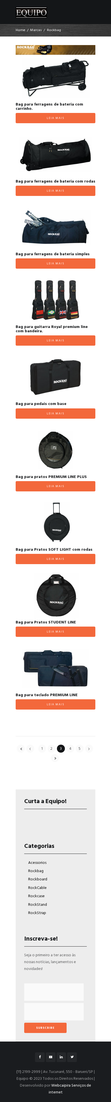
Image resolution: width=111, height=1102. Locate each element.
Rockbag (36, 871)
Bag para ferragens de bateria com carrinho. (49, 106)
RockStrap (37, 913)
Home (20, 30)
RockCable (37, 888)
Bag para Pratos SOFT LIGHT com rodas (54, 549)
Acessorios (37, 863)
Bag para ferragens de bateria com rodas (55, 181)
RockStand (37, 905)
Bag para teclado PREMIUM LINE (47, 695)
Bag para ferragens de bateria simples (53, 254)
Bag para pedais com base (41, 404)
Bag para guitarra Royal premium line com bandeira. (52, 329)
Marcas (36, 30)
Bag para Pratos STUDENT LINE (46, 622)
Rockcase (36, 896)
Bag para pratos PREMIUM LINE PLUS (51, 477)
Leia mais (55, 118)
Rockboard (37, 879)
